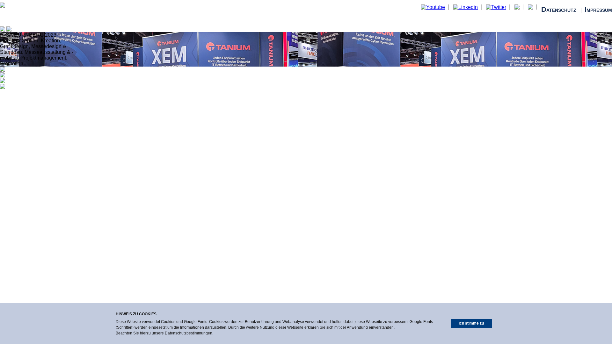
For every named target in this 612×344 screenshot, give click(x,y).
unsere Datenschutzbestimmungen (182, 333)
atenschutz (559, 10)
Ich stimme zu (471, 323)
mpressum (598, 10)
